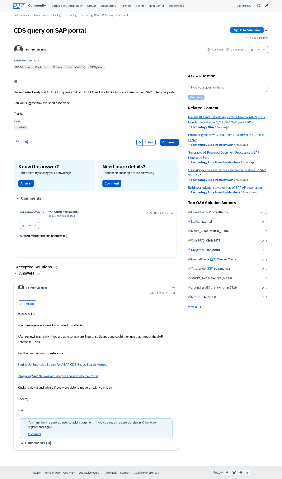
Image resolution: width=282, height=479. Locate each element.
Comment (169, 142)
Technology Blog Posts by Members (215, 162)
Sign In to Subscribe (247, 30)
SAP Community (22, 15)
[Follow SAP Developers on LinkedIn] (247, 472)
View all (193, 307)
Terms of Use (52, 472)
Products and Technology (66, 5)
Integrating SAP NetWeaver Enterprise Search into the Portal (58, 376)
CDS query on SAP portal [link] (115, 15)
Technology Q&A (90, 15)
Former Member (37, 49)
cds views (21, 127)
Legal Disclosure (89, 472)
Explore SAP (244, 5)
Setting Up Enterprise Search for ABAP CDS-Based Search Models (62, 364)
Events (140, 5)
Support (125, 472)
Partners (126, 5)
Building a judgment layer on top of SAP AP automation (225, 187)
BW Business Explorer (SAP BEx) (68, 67)
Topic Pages (176, 5)
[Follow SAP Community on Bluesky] (234, 472)
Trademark (110, 472)
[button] (252, 49)
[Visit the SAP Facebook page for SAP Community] (227, 472)
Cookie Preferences (146, 472)
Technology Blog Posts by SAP (212, 144)
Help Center (156, 5)
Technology (71, 15)
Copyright (69, 472)
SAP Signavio (96, 67)
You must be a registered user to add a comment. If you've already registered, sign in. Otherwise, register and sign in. (92, 425)
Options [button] (265, 30)
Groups (91, 5)
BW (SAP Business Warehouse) (31, 67)
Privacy (36, 472)
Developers (108, 5)
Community (37, 5)
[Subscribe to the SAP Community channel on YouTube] (240, 472)
